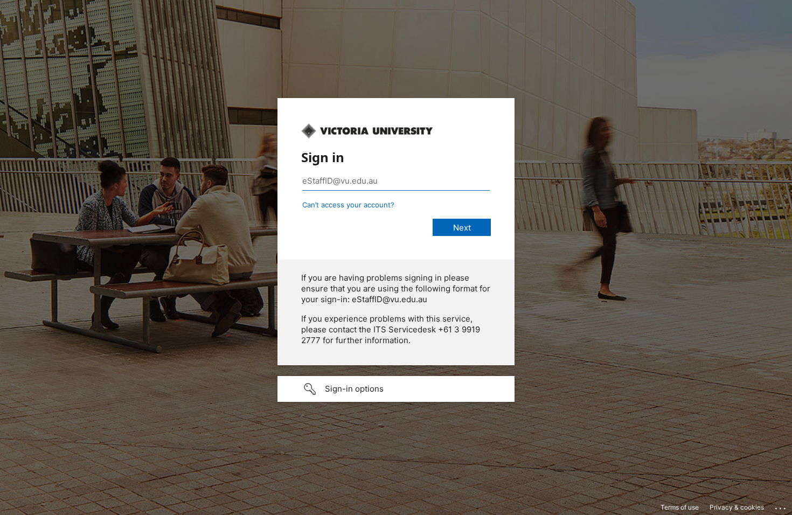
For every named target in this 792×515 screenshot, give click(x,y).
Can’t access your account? (348, 204)
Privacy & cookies (737, 507)
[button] (396, 389)
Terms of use (680, 507)
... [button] (781, 505)
